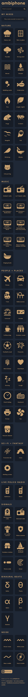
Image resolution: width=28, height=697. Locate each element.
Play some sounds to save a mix (14, 19)
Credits (3, 684)
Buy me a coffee (18, 680)
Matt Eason (9, 680)
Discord (3, 682)
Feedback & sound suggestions (16, 682)
